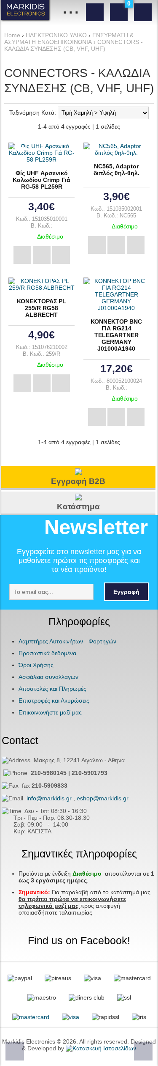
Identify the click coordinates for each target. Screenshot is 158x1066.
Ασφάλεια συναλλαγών (48, 676)
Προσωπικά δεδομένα (47, 653)
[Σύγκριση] (42, 255)
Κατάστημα (78, 506)
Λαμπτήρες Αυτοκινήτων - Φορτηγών (67, 641)
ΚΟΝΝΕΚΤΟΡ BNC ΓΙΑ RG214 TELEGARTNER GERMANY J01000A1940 (116, 335)
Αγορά (22, 255)
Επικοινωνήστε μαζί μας (50, 712)
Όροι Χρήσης (36, 665)
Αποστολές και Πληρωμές (52, 688)
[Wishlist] (61, 255)
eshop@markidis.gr (103, 798)
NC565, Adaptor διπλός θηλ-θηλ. (116, 169)
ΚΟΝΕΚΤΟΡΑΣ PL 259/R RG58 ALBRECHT (41, 308)
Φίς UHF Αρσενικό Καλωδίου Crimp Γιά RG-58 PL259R (41, 180)
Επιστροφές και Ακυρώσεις (54, 700)
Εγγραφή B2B (78, 481)
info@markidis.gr (49, 798)
